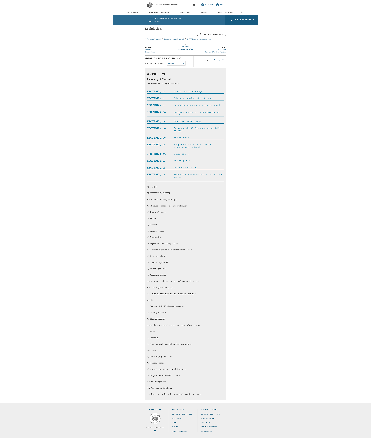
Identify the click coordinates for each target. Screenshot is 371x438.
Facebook (214, 60)
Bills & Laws (185, 12)
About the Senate (179, 431)
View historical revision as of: (155, 63)
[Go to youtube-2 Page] (155, 431)
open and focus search (242, 12)
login (222, 4)
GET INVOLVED (206, 431)
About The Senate (225, 12)
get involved (209, 4)
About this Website (209, 427)
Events (204, 12)
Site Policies (206, 422)
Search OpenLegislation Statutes (213, 34)
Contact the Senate (209, 410)
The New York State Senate (166, 5)
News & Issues (132, 12)
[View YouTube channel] (194, 5)
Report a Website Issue (210, 414)
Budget (175, 422)
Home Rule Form (208, 418)
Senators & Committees (159, 12)
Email (223, 60)
